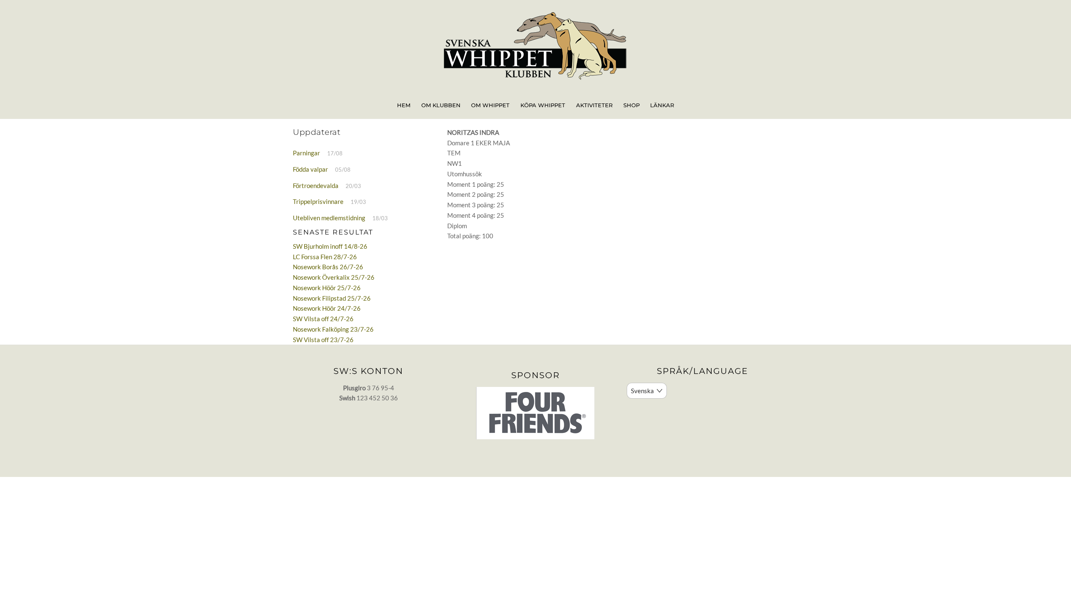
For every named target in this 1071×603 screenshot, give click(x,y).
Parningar (306, 153)
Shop (631, 105)
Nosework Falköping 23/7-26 (333, 329)
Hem (403, 105)
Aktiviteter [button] (594, 105)
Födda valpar (310, 169)
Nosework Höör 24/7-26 (327, 308)
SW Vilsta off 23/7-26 (323, 339)
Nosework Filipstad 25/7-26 (332, 298)
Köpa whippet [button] (542, 105)
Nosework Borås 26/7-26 (328, 267)
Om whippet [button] (490, 105)
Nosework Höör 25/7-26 (327, 287)
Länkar (662, 105)
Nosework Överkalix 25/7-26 (333, 277)
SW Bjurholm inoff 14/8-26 (330, 246)
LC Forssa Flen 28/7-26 (325, 256)
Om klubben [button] (441, 105)
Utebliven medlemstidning (329, 218)
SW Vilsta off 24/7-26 (323, 318)
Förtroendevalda (315, 185)
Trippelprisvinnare (318, 201)
